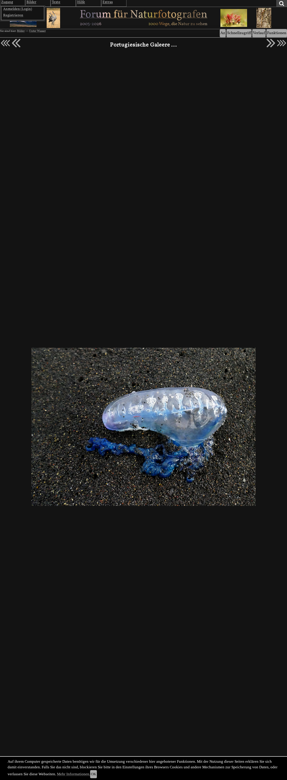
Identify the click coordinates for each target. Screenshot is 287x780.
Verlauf (259, 33)
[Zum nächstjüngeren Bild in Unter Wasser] (16, 43)
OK (93, 774)
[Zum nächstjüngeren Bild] (5, 43)
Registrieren (13, 15)
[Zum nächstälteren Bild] (281, 43)
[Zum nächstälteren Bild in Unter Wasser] (270, 43)
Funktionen (276, 33)
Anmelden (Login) (17, 9)
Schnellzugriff (239, 33)
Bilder (21, 31)
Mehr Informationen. (73, 774)
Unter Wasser (37, 31)
